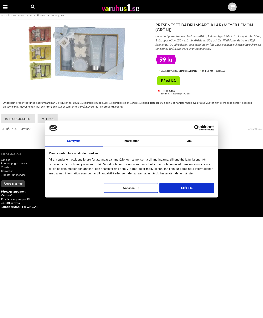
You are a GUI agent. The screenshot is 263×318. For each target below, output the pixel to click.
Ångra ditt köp (13, 183)
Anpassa (129, 188)
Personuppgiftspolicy (14, 163)
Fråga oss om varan (18, 129)
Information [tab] (131, 140)
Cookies (6, 167)
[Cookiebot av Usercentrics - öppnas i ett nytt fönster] (197, 128)
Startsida (5, 15)
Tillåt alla (187, 188)
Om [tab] (189, 140)
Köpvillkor (7, 170)
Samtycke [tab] (73, 140)
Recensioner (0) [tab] (19, 118)
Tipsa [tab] (49, 118)
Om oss (5, 159)
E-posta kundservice (13, 174)
